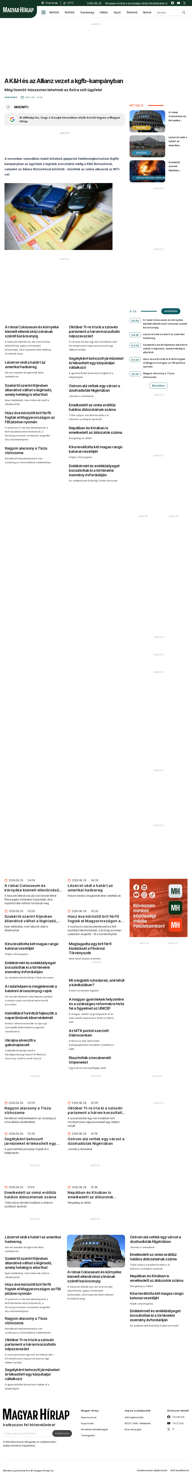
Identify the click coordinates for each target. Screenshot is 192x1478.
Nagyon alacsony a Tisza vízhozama (158, 375)
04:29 (135, 334)
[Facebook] (172, 3)
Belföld (54, 12)
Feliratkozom (62, 1433)
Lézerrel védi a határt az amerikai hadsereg (178, 143)
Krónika (141, 127)
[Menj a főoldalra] (18, 9)
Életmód (132, 12)
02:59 (135, 374)
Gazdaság (87, 12)
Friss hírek (52, 3)
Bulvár (147, 12)
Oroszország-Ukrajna (151, 177)
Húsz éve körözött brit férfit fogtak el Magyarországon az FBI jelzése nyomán (164, 362)
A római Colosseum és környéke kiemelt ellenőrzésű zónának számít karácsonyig (177, 126)
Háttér (104, 12)
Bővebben (158, 385)
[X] (184, 3)
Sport (117, 12)
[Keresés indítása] (183, 12)
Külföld (69, 12)
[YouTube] (178, 3)
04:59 (135, 320)
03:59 (135, 345)
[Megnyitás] (43, 12)
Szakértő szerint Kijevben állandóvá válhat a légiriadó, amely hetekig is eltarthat (177, 176)
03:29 (135, 359)
